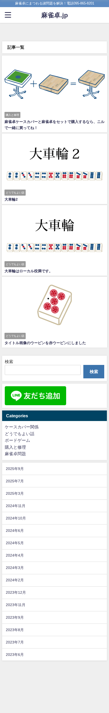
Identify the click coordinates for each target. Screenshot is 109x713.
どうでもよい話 (19, 434)
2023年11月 (15, 605)
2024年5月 (15, 543)
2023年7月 (15, 642)
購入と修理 (15, 447)
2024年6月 (15, 530)
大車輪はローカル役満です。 (28, 271)
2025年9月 (15, 469)
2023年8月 (15, 630)
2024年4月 (15, 555)
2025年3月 (15, 493)
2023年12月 (16, 592)
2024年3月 (15, 568)
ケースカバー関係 (22, 427)
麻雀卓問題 (15, 454)
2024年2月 (15, 580)
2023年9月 (15, 617)
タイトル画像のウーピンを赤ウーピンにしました (45, 343)
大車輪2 (11, 199)
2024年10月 (16, 518)
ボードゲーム (17, 440)
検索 (9, 361)
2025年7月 (15, 481)
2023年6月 (15, 654)
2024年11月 (15, 506)
